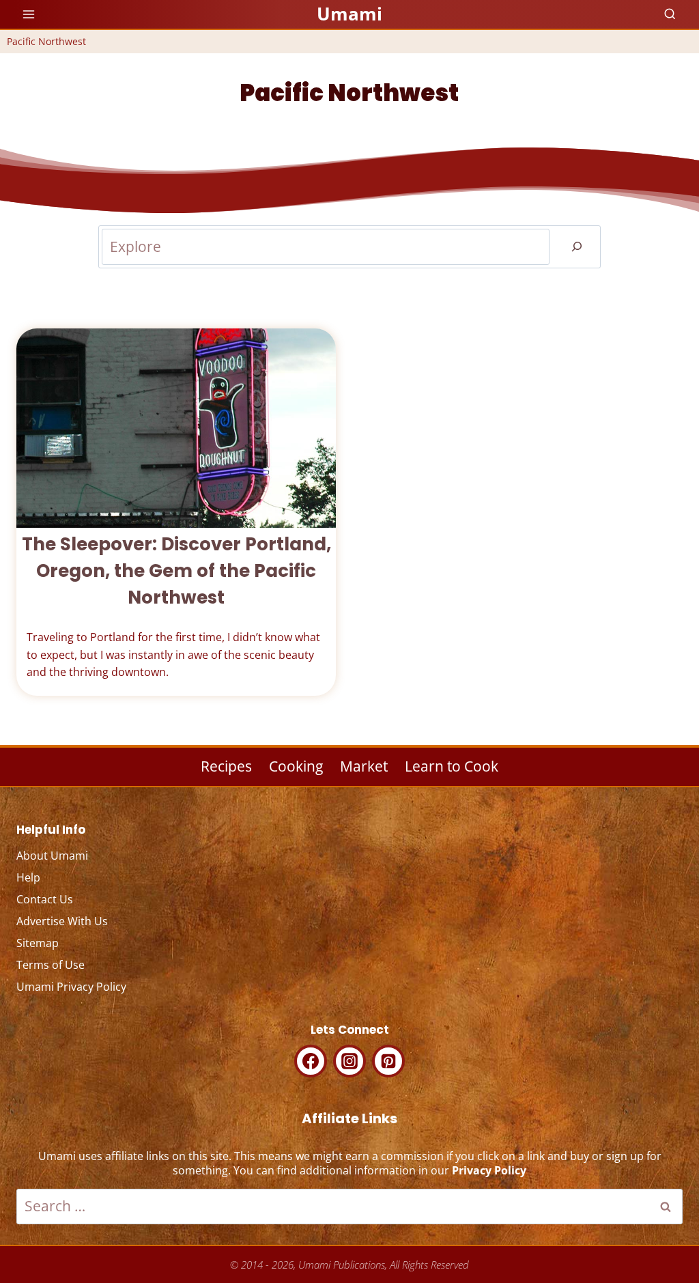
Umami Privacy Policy (71, 986)
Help (28, 877)
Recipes (226, 766)
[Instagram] (349, 1061)
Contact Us (44, 899)
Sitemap (37, 942)
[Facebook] (310, 1061)
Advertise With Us (62, 921)
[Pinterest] (388, 1061)
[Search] (576, 246)
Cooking (296, 766)
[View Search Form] (670, 14)
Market (364, 766)
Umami (349, 13)
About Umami (52, 855)
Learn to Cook (451, 766)
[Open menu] (29, 14)
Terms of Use (50, 964)
